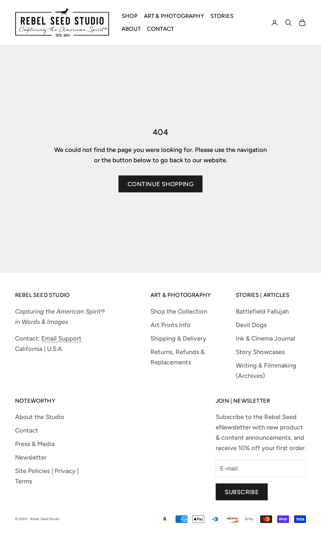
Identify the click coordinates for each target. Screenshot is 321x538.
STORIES (222, 16)
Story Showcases (260, 352)
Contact (26, 430)
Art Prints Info (170, 325)
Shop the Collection (178, 311)
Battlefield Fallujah (262, 311)
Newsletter (31, 457)
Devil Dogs (251, 325)
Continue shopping (161, 184)
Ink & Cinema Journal (265, 338)
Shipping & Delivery (178, 338)
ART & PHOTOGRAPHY (174, 16)
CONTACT (160, 28)
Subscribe (242, 492)
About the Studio (39, 417)
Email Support (61, 338)
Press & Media (35, 444)
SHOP (130, 16)
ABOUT (131, 28)
